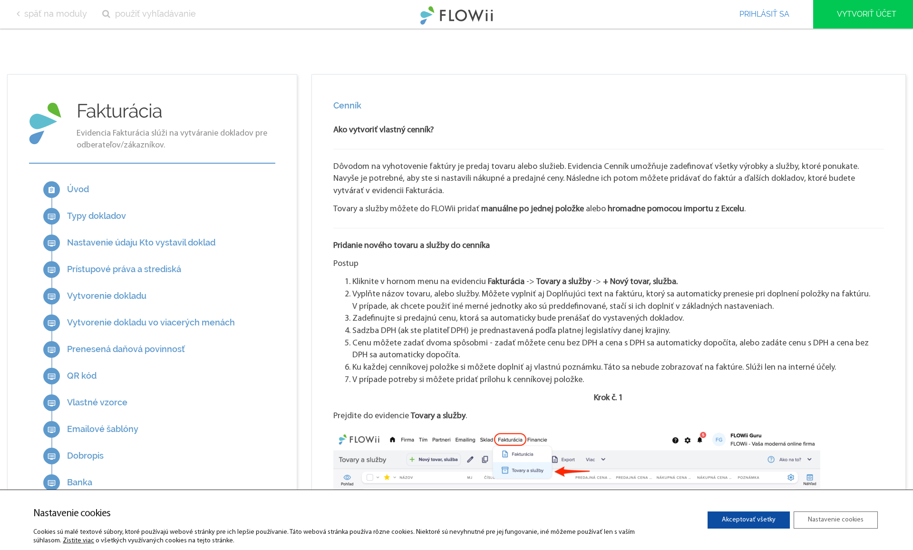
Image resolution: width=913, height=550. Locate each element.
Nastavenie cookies (836, 519)
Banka (70, 482)
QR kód (72, 376)
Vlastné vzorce (87, 402)
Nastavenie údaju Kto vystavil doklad (131, 242)
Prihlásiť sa (764, 14)
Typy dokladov (87, 216)
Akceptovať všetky (749, 519)
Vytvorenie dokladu (97, 296)
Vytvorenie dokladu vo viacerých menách (141, 322)
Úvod (68, 189)
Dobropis (76, 456)
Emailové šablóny (93, 429)
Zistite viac (78, 540)
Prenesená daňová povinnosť (116, 349)
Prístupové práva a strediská (114, 269)
